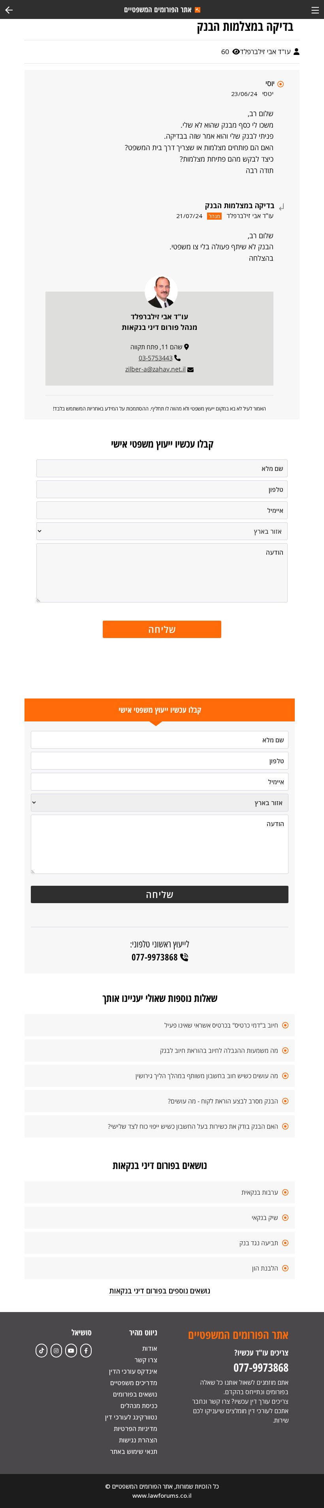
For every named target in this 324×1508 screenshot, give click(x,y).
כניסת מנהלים (139, 1405)
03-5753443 (156, 358)
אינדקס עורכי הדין (133, 1371)
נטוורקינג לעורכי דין (131, 1417)
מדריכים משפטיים (133, 1382)
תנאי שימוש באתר (133, 1451)
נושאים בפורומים (135, 1394)
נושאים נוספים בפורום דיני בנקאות (159, 1290)
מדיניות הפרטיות (135, 1428)
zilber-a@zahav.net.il (155, 369)
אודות (149, 1348)
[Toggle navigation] (315, 9)
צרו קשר (145, 1360)
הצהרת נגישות (138, 1440)
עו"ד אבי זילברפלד (266, 51)
